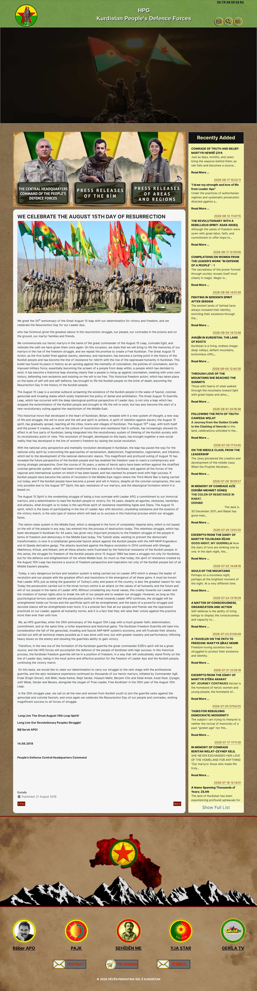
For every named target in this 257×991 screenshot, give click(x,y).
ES (237, 2)
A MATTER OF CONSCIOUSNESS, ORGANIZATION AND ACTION (214, 605)
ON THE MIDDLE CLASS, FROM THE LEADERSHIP (215, 452)
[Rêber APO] (24, 931)
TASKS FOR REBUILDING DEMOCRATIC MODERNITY (210, 713)
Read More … (200, 172)
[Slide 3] (134, 121)
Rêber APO (24, 948)
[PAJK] (76, 931)
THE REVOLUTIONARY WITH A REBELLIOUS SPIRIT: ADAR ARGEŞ (214, 223)
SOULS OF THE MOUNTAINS (210, 571)
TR (224, 2)
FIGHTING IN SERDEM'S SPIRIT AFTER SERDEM (211, 299)
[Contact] (69, 964)
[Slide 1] (122, 121)
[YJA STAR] (181, 931)
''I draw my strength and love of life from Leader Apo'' (215, 187)
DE (233, 2)
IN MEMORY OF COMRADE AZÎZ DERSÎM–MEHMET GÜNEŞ (213, 488)
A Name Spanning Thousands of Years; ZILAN (213, 789)
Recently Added (216, 138)
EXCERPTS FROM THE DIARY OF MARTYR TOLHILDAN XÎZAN (213, 537)
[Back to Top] (251, 984)
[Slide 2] (128, 121)
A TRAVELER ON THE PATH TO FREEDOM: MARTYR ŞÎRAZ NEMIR (214, 641)
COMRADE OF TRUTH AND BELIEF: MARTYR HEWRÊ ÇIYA (215, 151)
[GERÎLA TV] (233, 931)
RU (242, 2)
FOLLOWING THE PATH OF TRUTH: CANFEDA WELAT (215, 416)
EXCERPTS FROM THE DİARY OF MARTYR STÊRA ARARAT (213, 677)
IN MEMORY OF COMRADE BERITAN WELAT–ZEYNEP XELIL (213, 749)
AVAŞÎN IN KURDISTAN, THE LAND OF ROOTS (214, 339)
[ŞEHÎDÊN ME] (129, 931)
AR (228, 2)
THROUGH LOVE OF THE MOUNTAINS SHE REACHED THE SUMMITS (213, 378)
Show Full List (216, 807)
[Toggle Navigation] (238, 21)
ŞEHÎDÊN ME (128, 948)
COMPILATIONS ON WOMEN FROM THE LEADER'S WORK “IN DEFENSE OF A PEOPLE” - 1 (215, 261)
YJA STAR (180, 948)
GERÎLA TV (233, 948)
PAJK (76, 948)
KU (219, 2)
